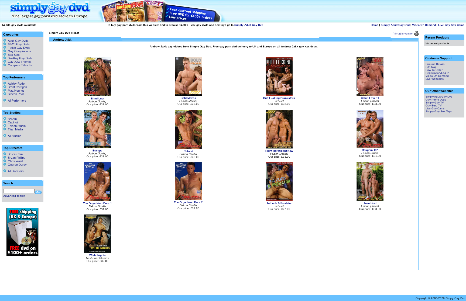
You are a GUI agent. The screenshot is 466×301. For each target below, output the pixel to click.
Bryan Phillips (15, 157)
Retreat (188, 151)
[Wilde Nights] (97, 251)
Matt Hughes (15, 90)
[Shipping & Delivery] (22, 255)
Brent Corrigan (16, 87)
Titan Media (14, 129)
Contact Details (435, 64)
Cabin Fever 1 (370, 97)
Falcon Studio (16, 125)
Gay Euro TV (434, 105)
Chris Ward (14, 161)
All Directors (15, 171)
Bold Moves (188, 97)
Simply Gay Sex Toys (439, 111)
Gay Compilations (19, 51)
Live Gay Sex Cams (451, 24)
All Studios (13, 135)
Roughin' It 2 (370, 149)
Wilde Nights (97, 255)
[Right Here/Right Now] (279, 147)
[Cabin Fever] (370, 94)
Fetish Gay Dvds (19, 47)
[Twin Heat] (370, 199)
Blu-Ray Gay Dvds (20, 58)
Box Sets (14, 54)
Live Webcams (435, 78)
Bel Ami (11, 118)
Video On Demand (424, 24)
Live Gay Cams (435, 108)
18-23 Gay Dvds (19, 44)
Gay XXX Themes (20, 61)
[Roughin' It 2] (370, 146)
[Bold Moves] (188, 94)
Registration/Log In (437, 72)
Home (374, 24)
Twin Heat (370, 203)
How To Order (434, 69)
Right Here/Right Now (279, 150)
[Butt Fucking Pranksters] (279, 94)
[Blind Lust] (97, 95)
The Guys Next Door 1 (97, 203)
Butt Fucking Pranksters (279, 97)
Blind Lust (97, 98)
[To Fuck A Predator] (279, 199)
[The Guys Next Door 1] (97, 200)
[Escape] (97, 147)
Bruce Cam (14, 154)
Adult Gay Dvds (18, 40)
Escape (97, 150)
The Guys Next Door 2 (188, 202)
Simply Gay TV (435, 102)
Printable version (403, 33)
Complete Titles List (19, 65)
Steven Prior (15, 94)
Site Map (431, 66)
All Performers (16, 100)
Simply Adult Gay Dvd (248, 24)
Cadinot (12, 122)
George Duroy (16, 164)
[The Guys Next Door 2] (188, 199)
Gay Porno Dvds (436, 99)
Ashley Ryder (16, 83)
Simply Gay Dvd (59, 32)
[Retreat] (188, 147)
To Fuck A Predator (279, 203)
